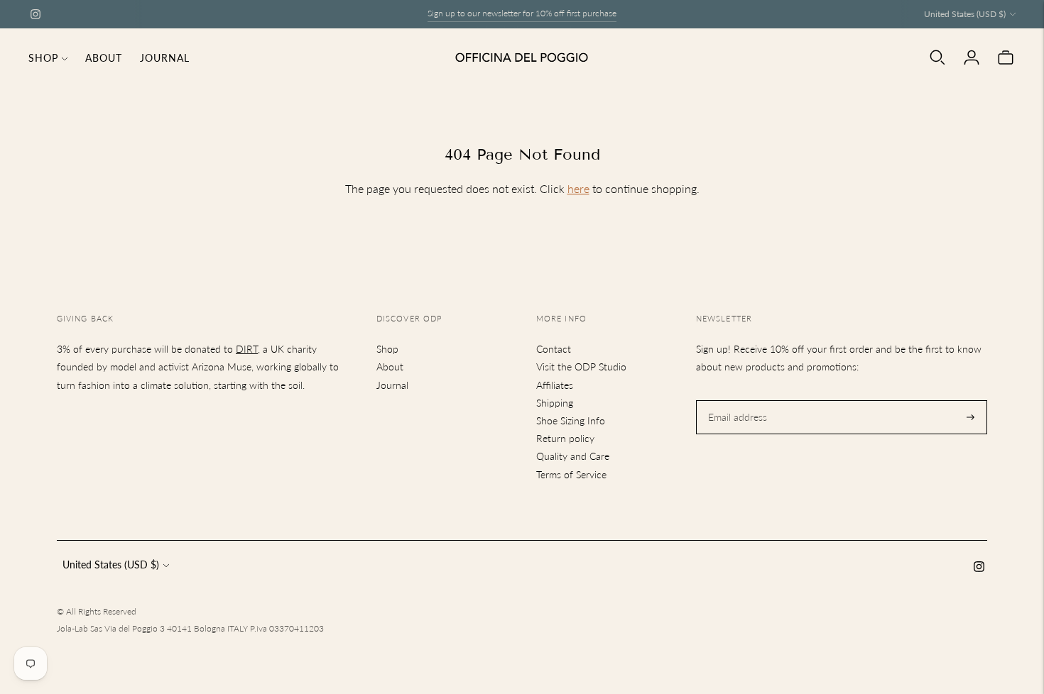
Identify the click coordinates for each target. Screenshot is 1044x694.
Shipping (554, 403)
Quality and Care (572, 456)
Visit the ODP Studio (581, 366)
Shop (43, 58)
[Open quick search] (937, 57)
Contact (553, 349)
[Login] (972, 57)
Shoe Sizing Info (570, 420)
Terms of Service (571, 474)
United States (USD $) (965, 14)
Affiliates (554, 385)
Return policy (565, 438)
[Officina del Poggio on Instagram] (35, 14)
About (103, 58)
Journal (165, 58)
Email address (735, 400)
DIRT (247, 349)
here (578, 188)
